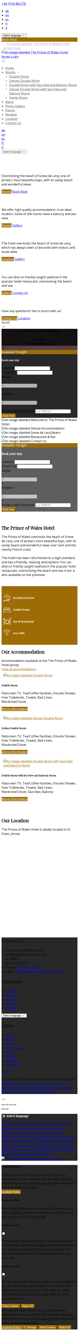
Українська (27, 1145)
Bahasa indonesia (14, 1141)
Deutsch (11, 991)
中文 (49, 1154)
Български (9, 1137)
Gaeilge (47, 1128)
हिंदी (47, 1137)
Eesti (19, 1128)
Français (11, 1004)
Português (63, 1145)
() (18, 411)
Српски (69, 1150)
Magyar (55, 1137)
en (7, 15)
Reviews (11, 1056)
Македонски (23, 1132)
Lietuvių (59, 1128)
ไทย (15, 1145)
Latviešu (8, 1132)
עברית (31, 1141)
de (7, 11)
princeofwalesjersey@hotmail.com (38, 971)
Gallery (17, 225)
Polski (6, 1150)
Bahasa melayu (45, 1132)
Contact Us (20, 293)
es (7, 19)
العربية (27, 1128)
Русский (32, 1150)
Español (11, 999)
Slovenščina (20, 1154)
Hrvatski (68, 1137)
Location (8, 259)
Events (10, 1052)
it (6, 28)
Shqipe (6, 1154)
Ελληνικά (8, 1128)
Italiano (10, 1008)
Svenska (57, 1150)
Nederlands (66, 1141)
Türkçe (7, 1145)
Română (44, 1150)
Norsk (53, 1141)
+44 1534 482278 (14, 4)
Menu (9, 1043)
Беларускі (25, 1137)
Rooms (7, 191)
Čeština (38, 1137)
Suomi (37, 1128)
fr (6, 24)
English (10, 995)
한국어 (50, 1145)
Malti (60, 1132)
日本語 (40, 1145)
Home (9, 1035)
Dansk (66, 1124)
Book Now (19, 191)
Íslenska (42, 1141)
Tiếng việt (18, 1150)
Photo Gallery (15, 1048)
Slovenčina (37, 1154)
